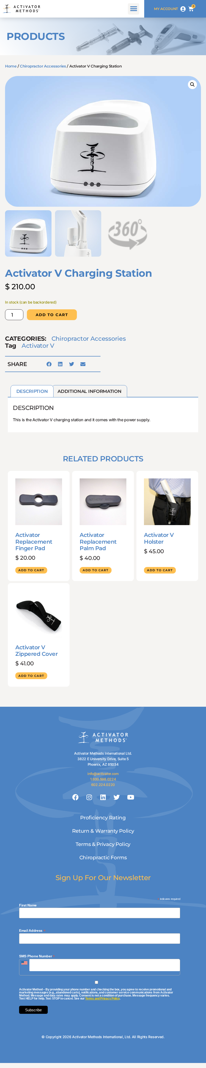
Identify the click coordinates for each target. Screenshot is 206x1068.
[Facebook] (75, 797)
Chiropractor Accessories (43, 66)
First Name (28, 905)
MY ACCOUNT (166, 9)
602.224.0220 (103, 784)
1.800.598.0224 (103, 779)
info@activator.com (103, 773)
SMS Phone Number (37, 956)
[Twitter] (117, 797)
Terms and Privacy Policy (102, 998)
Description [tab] (32, 391)
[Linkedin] (103, 797)
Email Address (32, 930)
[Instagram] (89, 797)
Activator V (38, 345)
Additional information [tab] (89, 391)
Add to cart (52, 314)
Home (11, 66)
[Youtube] (130, 797)
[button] (133, 9)
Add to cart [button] (31, 570)
